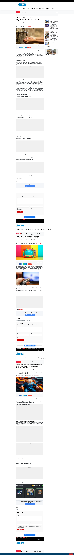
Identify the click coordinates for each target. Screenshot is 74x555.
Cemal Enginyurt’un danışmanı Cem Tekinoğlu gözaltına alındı (41, 233)
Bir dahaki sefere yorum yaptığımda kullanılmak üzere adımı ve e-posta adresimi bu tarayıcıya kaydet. (29, 209)
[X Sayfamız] (37, 221)
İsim (18, 333)
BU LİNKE (18, 58)
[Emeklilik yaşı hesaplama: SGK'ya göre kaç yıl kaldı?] (47, 39)
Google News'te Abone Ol (30, 186)
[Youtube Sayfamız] (42, 221)
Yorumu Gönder (20, 211)
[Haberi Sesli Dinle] (38, 45)
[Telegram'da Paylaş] (24, 47)
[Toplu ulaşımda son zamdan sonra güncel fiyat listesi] (47, 43)
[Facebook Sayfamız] (38, 221)
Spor (34, 8)
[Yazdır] (42, 45)
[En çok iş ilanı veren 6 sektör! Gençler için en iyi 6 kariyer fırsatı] (47, 36)
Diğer (52, 8)
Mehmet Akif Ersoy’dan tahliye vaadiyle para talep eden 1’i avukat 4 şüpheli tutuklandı (36, 233)
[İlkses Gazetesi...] (22, 4)
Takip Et (30, 47)
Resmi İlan (43, 8)
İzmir (37, 8)
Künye (41, 348)
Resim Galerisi (33, 348)
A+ (40, 262)
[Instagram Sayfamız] (39, 221)
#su (17, 178)
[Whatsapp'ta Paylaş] (22, 47)
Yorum (18, 197)
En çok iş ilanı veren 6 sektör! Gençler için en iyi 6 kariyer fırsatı (54, 36)
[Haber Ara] (57, 8)
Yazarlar (39, 348)
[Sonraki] (57, 12)
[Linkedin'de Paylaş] (26, 47)
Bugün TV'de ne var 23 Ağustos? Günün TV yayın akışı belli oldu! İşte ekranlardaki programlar (54, 21)
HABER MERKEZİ (29, 26)
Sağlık (40, 8)
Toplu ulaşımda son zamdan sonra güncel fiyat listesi (54, 43)
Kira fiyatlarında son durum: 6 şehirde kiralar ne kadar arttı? (54, 32)
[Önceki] (56, 12)
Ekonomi (31, 8)
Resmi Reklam (48, 8)
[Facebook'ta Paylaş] (19, 47)
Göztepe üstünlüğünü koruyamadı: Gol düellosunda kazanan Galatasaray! (23, 233)
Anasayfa (20, 8)
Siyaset (28, 8)
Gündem (24, 8)
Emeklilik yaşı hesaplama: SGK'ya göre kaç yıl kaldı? (53, 40)
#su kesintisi (20, 178)
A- (39, 45)
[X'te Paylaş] (21, 47)
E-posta (31, 333)
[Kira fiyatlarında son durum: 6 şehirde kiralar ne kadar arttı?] (47, 32)
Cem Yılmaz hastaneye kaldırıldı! (33, 233)
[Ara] (56, 18)
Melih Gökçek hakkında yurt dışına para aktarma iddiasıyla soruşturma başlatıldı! (32, 12)
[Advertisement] (44, 4)
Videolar (36, 348)
